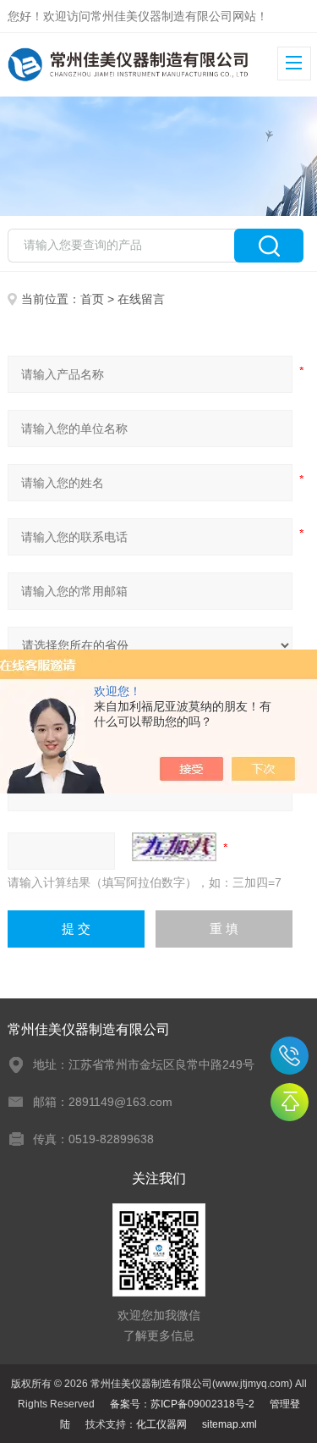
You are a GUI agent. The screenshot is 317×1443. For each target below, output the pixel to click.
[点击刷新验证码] (174, 846)
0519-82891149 (290, 1056)
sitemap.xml (229, 1424)
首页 (92, 299)
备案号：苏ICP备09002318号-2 (182, 1404)
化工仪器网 (161, 1424)
